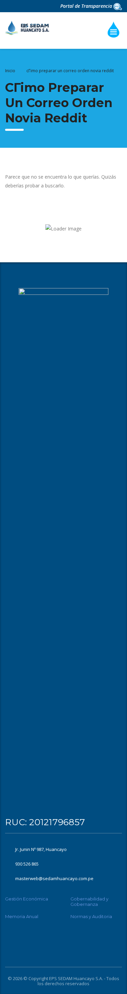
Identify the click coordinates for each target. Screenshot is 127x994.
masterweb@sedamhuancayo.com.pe (54, 878)
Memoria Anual (21, 916)
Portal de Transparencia (86, 6)
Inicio (10, 71)
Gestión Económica (26, 898)
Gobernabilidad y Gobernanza (89, 901)
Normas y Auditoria (91, 916)
